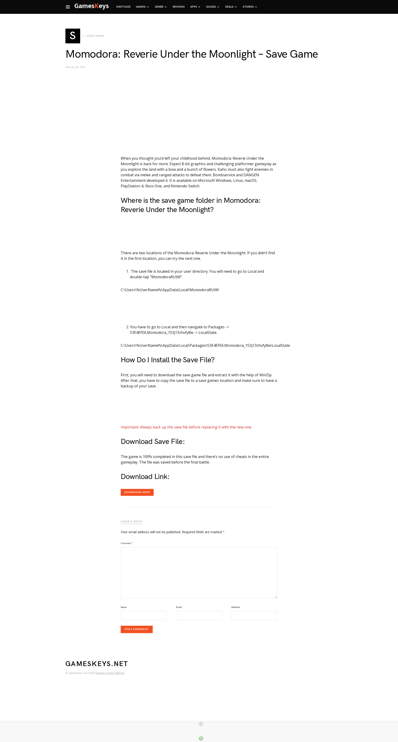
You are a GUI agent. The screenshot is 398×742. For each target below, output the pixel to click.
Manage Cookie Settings (109, 673)
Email (179, 607)
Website (235, 607)
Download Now (137, 492)
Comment (127, 543)
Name (124, 607)
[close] (201, 724)
